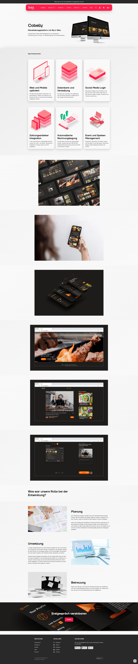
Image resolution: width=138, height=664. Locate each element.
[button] (52, 7)
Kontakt (69, 619)
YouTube (58, 652)
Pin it (91, 647)
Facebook (58, 642)
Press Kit (36, 652)
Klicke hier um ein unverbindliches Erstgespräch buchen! (69, 1)
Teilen (85, 647)
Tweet (78, 647)
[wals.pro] (31, 8)
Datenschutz (37, 642)
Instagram (58, 647)
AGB (35, 649)
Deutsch (99, 658)
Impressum (37, 644)
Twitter (57, 644)
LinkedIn (58, 649)
